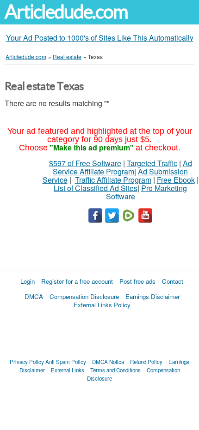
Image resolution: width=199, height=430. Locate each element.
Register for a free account (77, 281)
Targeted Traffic (152, 163)
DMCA (34, 296)
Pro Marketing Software (146, 192)
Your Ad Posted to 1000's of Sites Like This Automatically (99, 37)
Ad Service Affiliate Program (122, 167)
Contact (172, 281)
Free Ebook (176, 179)
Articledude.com (66, 11)
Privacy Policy (27, 361)
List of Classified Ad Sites (95, 188)
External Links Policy (102, 304)
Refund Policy (146, 361)
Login (27, 281)
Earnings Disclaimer (152, 296)
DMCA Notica (108, 361)
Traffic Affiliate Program (113, 179)
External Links (67, 370)
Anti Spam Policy (65, 361)
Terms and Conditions (115, 370)
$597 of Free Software (85, 163)
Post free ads (137, 281)
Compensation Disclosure (84, 296)
